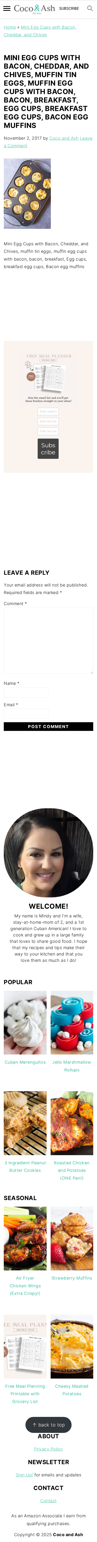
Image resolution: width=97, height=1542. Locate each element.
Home (10, 27)
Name (11, 683)
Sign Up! (24, 1474)
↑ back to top (48, 1425)
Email (11, 704)
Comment (15, 603)
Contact (48, 1500)
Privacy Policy (48, 1449)
